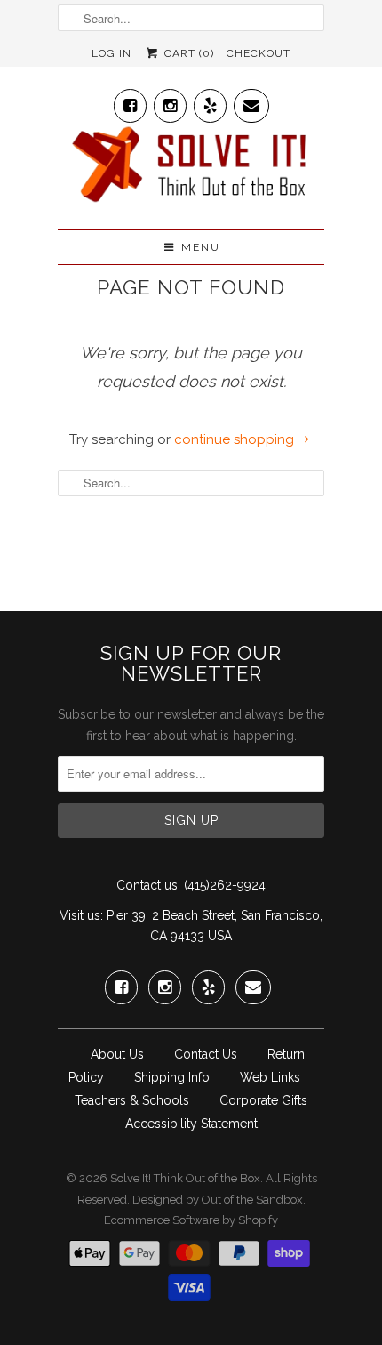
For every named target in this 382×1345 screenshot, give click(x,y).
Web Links (270, 1077)
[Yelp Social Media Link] (210, 102)
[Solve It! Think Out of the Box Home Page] (191, 169)
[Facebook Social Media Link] (130, 102)
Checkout (258, 53)
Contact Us (205, 1054)
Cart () (187, 53)
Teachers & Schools (132, 1100)
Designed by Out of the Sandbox (217, 1199)
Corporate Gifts (263, 1100)
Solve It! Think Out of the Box (185, 1178)
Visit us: (81, 915)
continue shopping (236, 439)
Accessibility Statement (191, 1123)
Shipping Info (172, 1077)
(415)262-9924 (225, 885)
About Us (117, 1054)
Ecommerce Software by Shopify (191, 1220)
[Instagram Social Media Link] (170, 102)
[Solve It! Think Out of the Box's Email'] (251, 102)
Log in (111, 53)
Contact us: (148, 885)
